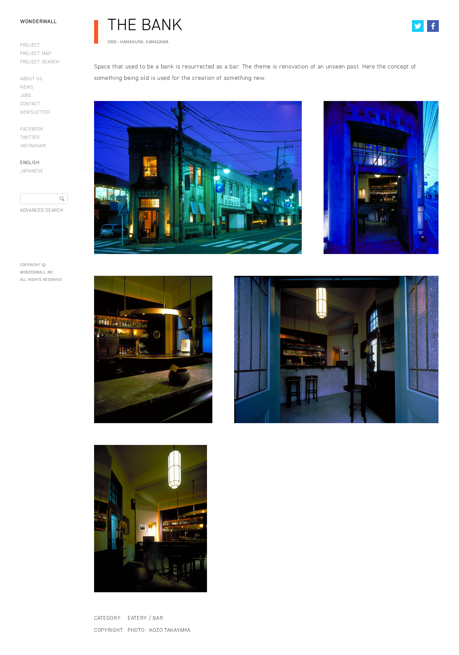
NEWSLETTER (35, 112)
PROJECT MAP (35, 53)
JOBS (26, 95)
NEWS (27, 87)
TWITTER (30, 137)
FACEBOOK (32, 129)
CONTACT (30, 104)
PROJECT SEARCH (39, 62)
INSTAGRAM (33, 146)
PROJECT (30, 45)
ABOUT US (31, 79)
